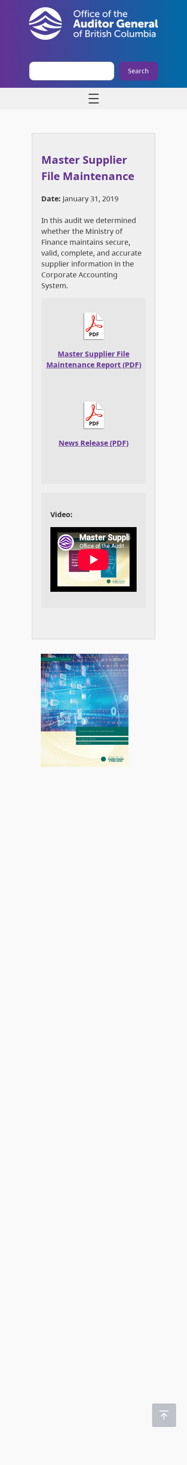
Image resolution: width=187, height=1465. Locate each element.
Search (138, 71)
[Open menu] (93, 98)
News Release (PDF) (93, 443)
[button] (164, 1415)
